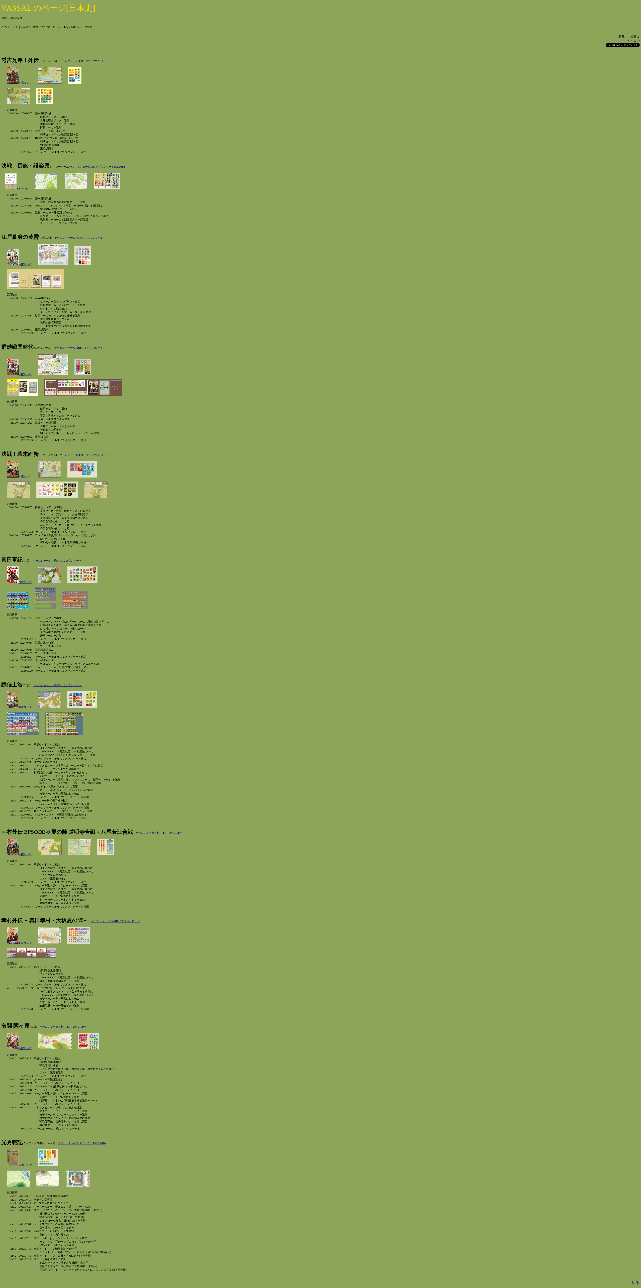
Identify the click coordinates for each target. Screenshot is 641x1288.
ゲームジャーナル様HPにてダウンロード (83, 61)
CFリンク (23, 188)
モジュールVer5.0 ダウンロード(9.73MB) (82, 1143)
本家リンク (25, 82)
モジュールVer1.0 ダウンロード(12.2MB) (101, 166)
